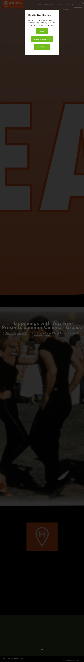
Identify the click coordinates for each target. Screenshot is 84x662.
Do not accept (42, 47)
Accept (42, 31)
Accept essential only (42, 39)
